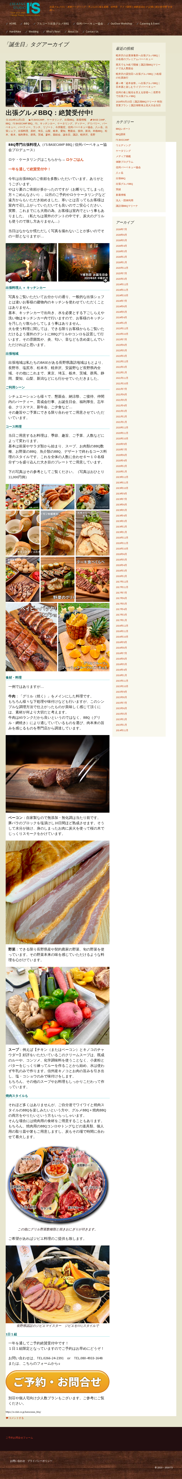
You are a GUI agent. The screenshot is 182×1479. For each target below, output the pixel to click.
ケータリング (54, 119)
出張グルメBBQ (124, 183)
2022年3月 (121, 367)
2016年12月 (122, 625)
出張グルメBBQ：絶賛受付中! (49, 112)
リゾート (48, 127)
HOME (12, 23)
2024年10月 (122, 295)
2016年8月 (121, 647)
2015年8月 (121, 697)
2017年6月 (121, 598)
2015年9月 (121, 691)
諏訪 (75, 134)
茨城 (40, 134)
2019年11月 (122, 482)
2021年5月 (121, 400)
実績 (118, 189)
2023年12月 (122, 328)
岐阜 (55, 130)
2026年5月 (121, 240)
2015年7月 (121, 702)
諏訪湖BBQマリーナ (127, 205)
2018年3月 (121, 570)
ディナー (80, 123)
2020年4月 (121, 460)
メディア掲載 (123, 156)
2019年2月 (121, 526)
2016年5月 (121, 664)
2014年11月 (122, 730)
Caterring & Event (150, 23)
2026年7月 (121, 229)
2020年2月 (121, 466)
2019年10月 (122, 488)
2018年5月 (121, 559)
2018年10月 (122, 548)
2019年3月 (121, 521)
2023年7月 (121, 339)
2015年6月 (121, 708)
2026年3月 (121, 251)
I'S (36, 123)
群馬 (33, 134)
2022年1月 (121, 372)
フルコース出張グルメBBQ (53, 23)
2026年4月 (121, 245)
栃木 (13, 134)
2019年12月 (122, 477)
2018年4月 (121, 565)
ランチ (37, 127)
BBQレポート (123, 128)
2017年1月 (121, 620)
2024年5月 (121, 311)
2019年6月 (121, 504)
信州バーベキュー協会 (89, 23)
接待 (80, 130)
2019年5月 (121, 510)
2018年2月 (121, 576)
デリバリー (93, 123)
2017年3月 (121, 614)
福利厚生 (23, 134)
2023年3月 (121, 355)
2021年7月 (121, 389)
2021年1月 (121, 422)
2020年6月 (121, 455)
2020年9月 (121, 444)
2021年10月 (122, 383)
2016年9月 (121, 642)
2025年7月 (121, 273)
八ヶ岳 (99, 127)
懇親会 (71, 130)
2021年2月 (121, 416)
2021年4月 (121, 405)
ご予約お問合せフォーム (19, 1437)
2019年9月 (121, 493)
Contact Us (92, 31)
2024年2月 (121, 322)
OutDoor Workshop (121, 23)
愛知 (62, 130)
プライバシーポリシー (39, 1460)
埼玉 (40, 130)
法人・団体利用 (124, 200)
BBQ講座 (120, 134)
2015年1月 (121, 724)
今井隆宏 (60, 127)
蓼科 (48, 134)
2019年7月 (121, 499)
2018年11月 (122, 543)
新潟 (87, 130)
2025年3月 (121, 278)
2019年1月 (121, 532)
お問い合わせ (17, 1460)
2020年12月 (122, 427)
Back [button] (10, 280)
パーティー (24, 127)
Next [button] (105, 280)
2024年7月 (121, 300)
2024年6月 (121, 306)
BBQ (26, 23)
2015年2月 (121, 719)
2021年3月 (121, 411)
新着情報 (81, 119)
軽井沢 (84, 134)
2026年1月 (121, 262)
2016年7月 (121, 653)
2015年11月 (122, 680)
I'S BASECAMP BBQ (23, 123)
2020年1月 (121, 471)
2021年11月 (122, 378)
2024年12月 (122, 284)
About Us (73, 31)
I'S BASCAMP (37, 119)
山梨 (48, 130)
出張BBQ (69, 119)
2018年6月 (121, 554)
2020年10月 (122, 438)
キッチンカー (47, 123)
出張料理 (23, 130)
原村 (33, 130)
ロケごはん (75, 159)
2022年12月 (122, 361)
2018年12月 (122, 537)
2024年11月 (122, 289)
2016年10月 (122, 636)
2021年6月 (121, 394)
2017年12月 (122, 581)
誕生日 (66, 134)
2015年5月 (121, 713)
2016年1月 (121, 675)
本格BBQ (97, 130)
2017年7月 (121, 592)
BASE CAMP (99, 119)
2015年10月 (122, 686)
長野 (92, 134)
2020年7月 (121, 449)
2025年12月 (122, 267)
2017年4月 (121, 609)
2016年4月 (121, 669)
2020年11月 (122, 433)
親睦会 (56, 134)
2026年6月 (121, 234)
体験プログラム (124, 161)
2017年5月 (121, 603)
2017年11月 (122, 587)
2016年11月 (122, 631)
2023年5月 (121, 350)
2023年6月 (121, 344)
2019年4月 (121, 515)
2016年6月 (121, 658)
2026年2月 (121, 256)
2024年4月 (121, 317)
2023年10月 (122, 333)
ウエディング (123, 145)
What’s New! (53, 31)
